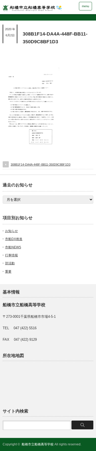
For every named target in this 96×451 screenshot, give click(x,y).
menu (85, 6)
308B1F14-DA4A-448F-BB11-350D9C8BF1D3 (40, 164)
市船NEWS (13, 247)
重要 (8, 271)
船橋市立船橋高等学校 (38, 444)
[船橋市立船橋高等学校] (39, 7)
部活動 (10, 263)
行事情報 (11, 255)
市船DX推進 (13, 239)
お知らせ (11, 231)
